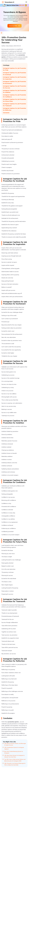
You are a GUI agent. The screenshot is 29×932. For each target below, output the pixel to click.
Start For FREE (13, 26)
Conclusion (6, 112)
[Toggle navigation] (27, 2)
